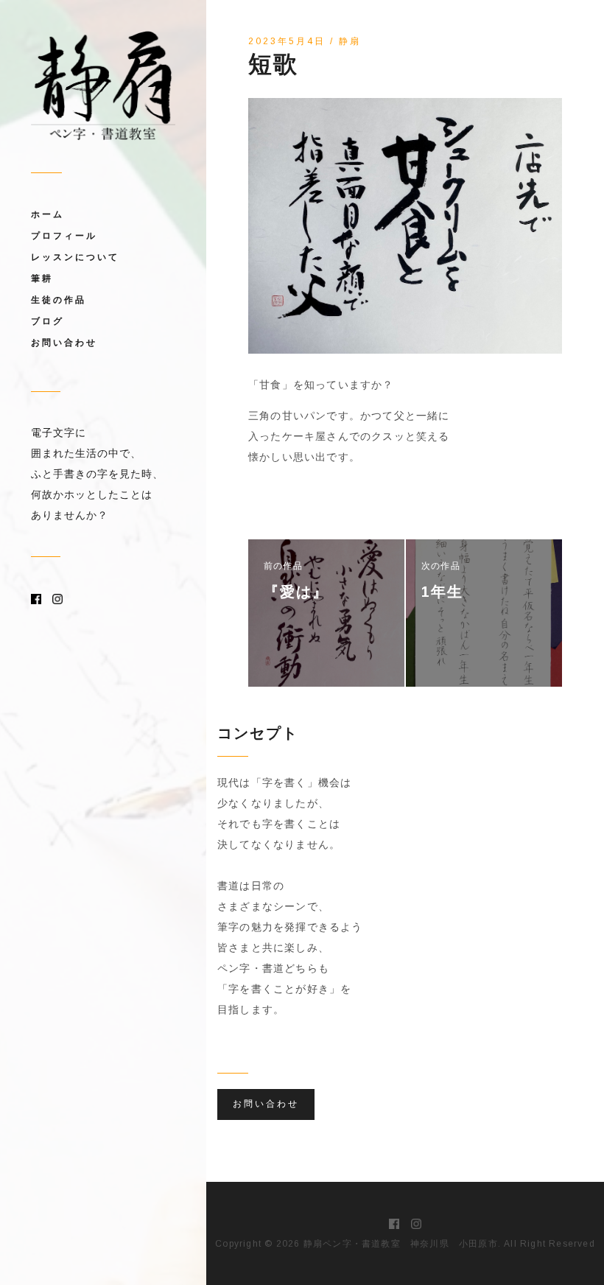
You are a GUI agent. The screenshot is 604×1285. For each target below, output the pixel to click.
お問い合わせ (64, 342)
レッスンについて (75, 257)
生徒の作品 (58, 300)
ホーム (47, 214)
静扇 (350, 41)
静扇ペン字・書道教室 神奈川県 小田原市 (400, 1244)
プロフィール (64, 236)
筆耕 (42, 278)
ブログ (47, 321)
